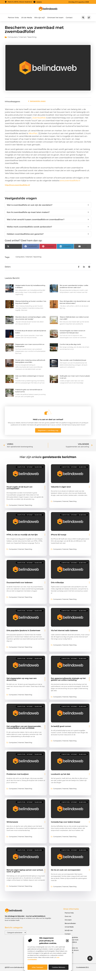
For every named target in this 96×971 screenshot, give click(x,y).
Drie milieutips (57, 582)
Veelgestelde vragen (38, 101)
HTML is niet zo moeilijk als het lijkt (22, 535)
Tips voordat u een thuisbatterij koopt (73, 360)
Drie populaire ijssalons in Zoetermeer (23, 630)
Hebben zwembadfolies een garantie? (48, 234)
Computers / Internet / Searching (22, 37)
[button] (67, 941)
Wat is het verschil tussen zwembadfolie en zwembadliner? (48, 219)
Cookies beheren (58, 967)
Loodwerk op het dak (60, 774)
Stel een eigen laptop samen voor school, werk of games (25, 871)
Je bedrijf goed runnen (61, 726)
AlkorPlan (33, 133)
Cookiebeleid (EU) (82, 967)
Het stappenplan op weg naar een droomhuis (22, 679)
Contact (69, 17)
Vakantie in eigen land (61, 487)
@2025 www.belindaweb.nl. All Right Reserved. (21, 967)
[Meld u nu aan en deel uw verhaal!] (48, 412)
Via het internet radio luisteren (64, 630)
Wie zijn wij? (39, 17)
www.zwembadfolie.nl (70, 180)
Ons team (68, 920)
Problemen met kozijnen (18, 774)
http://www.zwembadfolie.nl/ (17, 185)
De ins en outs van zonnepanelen (65, 870)
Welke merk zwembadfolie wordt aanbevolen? (48, 227)
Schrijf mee (69, 930)
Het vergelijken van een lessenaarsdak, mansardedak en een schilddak (24, 727)
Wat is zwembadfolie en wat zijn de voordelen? (48, 205)
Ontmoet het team (55, 17)
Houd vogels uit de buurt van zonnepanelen (19, 488)
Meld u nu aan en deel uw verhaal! (48, 419)
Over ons (68, 916)
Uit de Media (26, 17)
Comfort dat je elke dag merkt (70, 344)
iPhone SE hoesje (58, 535)
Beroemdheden (70, 923)
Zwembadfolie (39, 118)
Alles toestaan (37, 967)
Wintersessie (12, 822)
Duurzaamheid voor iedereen (20, 582)
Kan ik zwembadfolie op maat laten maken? (48, 212)
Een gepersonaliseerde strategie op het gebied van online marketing (68, 679)
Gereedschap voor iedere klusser (65, 822)
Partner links (13, 17)
